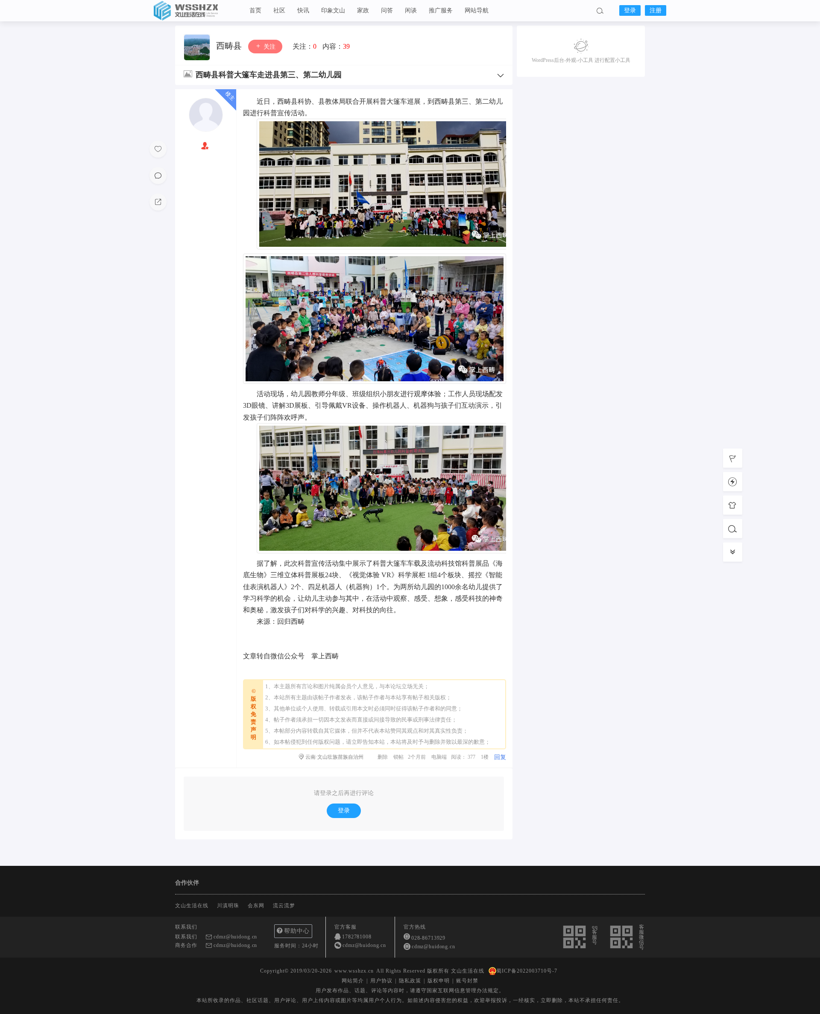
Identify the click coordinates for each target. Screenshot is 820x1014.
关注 (268, 47)
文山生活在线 (196, 10)
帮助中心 (297, 931)
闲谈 (411, 10)
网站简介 (353, 981)
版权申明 (439, 981)
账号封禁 (467, 981)
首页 (255, 10)
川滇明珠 (228, 906)
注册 (656, 10)
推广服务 (441, 10)
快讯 (303, 10)
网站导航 (477, 10)
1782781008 (357, 937)
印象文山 (333, 10)
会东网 (256, 906)
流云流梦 (284, 906)
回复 (500, 757)
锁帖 (398, 757)
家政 (363, 10)
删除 (383, 757)
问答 (387, 10)
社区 (279, 10)
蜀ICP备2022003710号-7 (526, 971)
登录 (630, 10)
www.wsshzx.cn (354, 971)
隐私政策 (410, 981)
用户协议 (381, 981)
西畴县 (230, 45)
